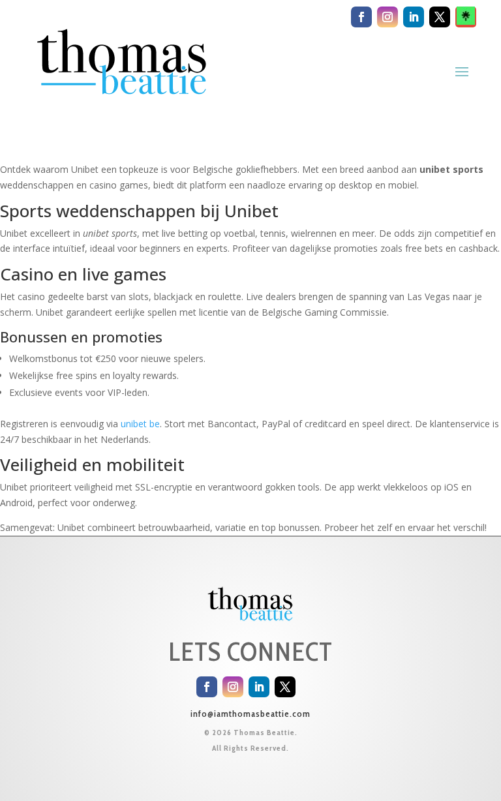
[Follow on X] (439, 17)
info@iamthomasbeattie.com (250, 713)
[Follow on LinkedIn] (413, 17)
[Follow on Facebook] (361, 17)
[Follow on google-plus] (465, 17)
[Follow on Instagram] (387, 17)
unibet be (140, 423)
